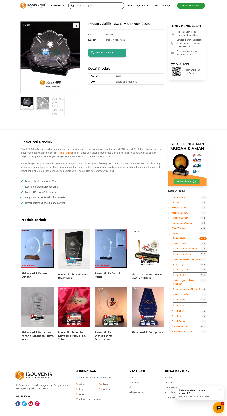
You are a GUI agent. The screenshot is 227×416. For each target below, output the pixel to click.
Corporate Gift (178, 197)
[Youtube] (30, 403)
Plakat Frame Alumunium (185, 248)
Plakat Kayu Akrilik (182, 269)
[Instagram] (37, 403)
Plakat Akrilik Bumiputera (147, 332)
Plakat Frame (179, 243)
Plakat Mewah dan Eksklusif (186, 289)
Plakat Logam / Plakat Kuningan (183, 282)
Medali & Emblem (180, 218)
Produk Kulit (177, 316)
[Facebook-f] (17, 403)
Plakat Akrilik (112, 40)
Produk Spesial (179, 321)
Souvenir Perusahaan (182, 331)
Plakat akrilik (65, 152)
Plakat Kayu (178, 264)
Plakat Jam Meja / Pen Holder (187, 259)
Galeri (156, 5)
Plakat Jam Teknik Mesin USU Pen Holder (147, 276)
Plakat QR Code (180, 294)
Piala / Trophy (178, 228)
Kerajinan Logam (180, 213)
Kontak (166, 5)
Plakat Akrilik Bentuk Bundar (34, 275)
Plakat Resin (179, 299)
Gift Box (175, 202)
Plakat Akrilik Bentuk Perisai (108, 275)
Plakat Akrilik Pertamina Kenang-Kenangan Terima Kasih (37, 336)
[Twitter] (24, 403)
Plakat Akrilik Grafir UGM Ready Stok (73, 276)
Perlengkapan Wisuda (182, 223)
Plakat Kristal (179, 275)
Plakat (122, 40)
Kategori (56, 5)
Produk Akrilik (178, 311)
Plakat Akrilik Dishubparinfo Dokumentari (104, 336)
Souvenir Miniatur (180, 326)
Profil (129, 5)
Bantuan (140, 5)
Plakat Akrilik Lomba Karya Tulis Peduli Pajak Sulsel (72, 336)
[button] (191, 6)
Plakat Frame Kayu (182, 254)
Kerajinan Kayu (179, 208)
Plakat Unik (178, 305)
